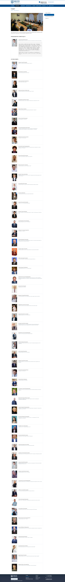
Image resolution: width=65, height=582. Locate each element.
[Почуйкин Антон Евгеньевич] (14, 429)
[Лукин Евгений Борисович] (14, 354)
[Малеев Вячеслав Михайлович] (14, 373)
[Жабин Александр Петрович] (14, 261)
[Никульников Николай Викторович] (14, 401)
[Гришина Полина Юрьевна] (14, 214)
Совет (46, 14)
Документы (23, 5)
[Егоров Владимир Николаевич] (14, 242)
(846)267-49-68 (44, 2)
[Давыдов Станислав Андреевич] (14, 233)
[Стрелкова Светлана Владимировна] (14, 483)
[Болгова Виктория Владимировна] (14, 149)
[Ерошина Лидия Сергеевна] (14, 252)
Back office (51, 5)
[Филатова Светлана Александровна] (14, 521)
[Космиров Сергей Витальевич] (14, 326)
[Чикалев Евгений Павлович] (14, 539)
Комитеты (47, 18)
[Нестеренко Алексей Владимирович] (14, 391)
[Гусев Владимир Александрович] (14, 224)
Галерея (34, 5)
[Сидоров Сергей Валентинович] (14, 474)
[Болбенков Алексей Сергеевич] (14, 140)
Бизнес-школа (38, 5)
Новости (37, 575)
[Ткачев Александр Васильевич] (14, 502)
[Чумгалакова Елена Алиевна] (14, 549)
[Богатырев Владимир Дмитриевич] (14, 130)
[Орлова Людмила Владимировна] (14, 410)
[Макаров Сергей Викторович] (14, 363)
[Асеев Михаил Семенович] (14, 75)
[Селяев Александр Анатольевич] (14, 447)
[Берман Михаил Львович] (14, 112)
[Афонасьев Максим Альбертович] (14, 93)
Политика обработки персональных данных (16, 580)
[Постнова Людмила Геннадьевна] (14, 419)
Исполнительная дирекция (49, 16)
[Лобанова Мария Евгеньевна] (14, 345)
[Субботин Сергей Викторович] (14, 493)
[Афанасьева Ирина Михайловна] (14, 84)
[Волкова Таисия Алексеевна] (14, 177)
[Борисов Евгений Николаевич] (14, 158)
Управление (17, 5)
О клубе (12, 5)
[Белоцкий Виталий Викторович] (14, 102)
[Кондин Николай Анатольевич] (14, 317)
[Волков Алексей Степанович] (14, 168)
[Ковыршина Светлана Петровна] (14, 307)
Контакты (44, 5)
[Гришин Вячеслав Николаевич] (14, 205)
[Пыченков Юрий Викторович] (14, 438)
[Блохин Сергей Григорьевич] (14, 121)
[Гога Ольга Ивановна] (14, 196)
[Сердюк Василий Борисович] (14, 42)
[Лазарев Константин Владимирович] (14, 335)
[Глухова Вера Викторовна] (14, 186)
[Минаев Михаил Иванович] (14, 382)
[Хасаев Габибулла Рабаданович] (14, 530)
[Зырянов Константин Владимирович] (14, 280)
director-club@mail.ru (44, 3)
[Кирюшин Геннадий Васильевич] (14, 298)
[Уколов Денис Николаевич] (14, 511)
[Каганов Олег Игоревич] (14, 289)
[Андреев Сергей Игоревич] (14, 65)
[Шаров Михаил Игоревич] (14, 558)
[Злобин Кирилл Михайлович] (14, 270)
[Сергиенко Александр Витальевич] (14, 456)
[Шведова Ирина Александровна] (14, 567)
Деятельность (28, 5)
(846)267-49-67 (44, 1)
